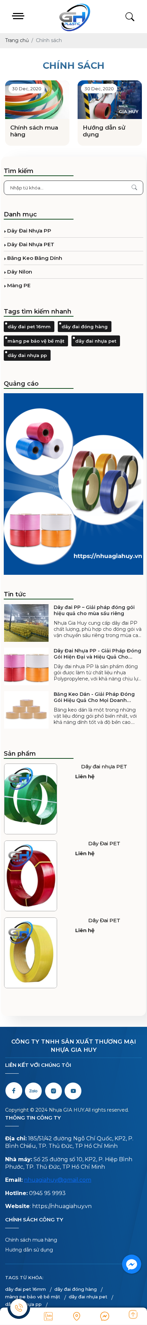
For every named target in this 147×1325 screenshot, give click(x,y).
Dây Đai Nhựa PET (30, 244)
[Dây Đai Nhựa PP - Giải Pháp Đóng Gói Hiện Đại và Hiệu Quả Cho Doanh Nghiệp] (26, 666)
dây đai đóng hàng (85, 326)
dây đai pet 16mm (29, 326)
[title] (48, 1316)
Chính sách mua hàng (34, 131)
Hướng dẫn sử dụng (104, 131)
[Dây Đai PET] (30, 876)
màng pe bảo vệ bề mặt (36, 341)
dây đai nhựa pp (27, 355)
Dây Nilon (19, 271)
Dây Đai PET (104, 843)
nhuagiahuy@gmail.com (57, 1180)
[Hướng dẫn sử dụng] (110, 99)
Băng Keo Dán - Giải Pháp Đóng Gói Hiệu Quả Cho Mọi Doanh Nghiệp (94, 697)
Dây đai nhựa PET (104, 767)
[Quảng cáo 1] (73, 483)
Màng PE (18, 285)
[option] (73, 483)
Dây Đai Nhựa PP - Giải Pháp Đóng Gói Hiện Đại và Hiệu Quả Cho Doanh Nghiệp (97, 654)
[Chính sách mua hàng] (37, 99)
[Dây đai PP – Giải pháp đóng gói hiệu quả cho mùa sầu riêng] (26, 623)
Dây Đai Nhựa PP (29, 230)
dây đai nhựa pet (95, 341)
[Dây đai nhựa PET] (30, 799)
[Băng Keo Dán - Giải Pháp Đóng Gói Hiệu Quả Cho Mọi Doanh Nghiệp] (26, 710)
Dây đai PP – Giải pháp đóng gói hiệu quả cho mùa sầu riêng (94, 610)
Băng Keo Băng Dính (34, 258)
